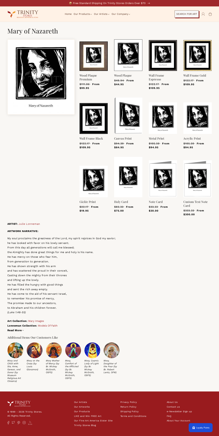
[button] (83, 14)
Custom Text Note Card (195, 203)
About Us (172, 402)
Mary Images (36, 320)
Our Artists (80, 402)
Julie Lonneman (29, 223)
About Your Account (178, 420)
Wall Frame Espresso (156, 77)
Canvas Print (123, 138)
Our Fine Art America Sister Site (93, 420)
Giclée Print (88, 202)
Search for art (186, 14)
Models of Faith (48, 325)
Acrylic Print (192, 138)
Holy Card (121, 202)
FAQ (169, 416)
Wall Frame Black (91, 138)
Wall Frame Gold (194, 75)
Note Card (156, 202)
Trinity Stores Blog (85, 425)
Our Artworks (82, 406)
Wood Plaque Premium (88, 77)
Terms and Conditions (133, 416)
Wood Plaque (123, 75)
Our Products (82, 411)
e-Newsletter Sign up (179, 411)
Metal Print (156, 138)
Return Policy (128, 406)
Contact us (173, 406)
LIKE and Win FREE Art (87, 416)
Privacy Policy (128, 402)
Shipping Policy (129, 411)
